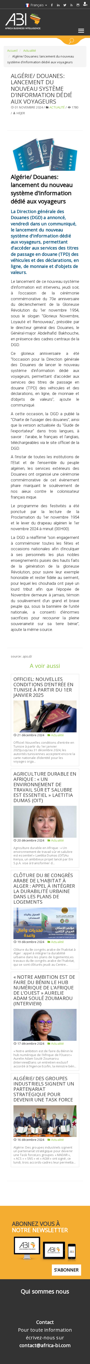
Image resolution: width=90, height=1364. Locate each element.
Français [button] (37, 5)
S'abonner (66, 1270)
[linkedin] (58, 5)
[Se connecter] (85, 3)
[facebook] (52, 5)
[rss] (71, 5)
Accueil (12, 50)
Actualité (29, 50)
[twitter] (64, 5)
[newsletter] (78, 5)
